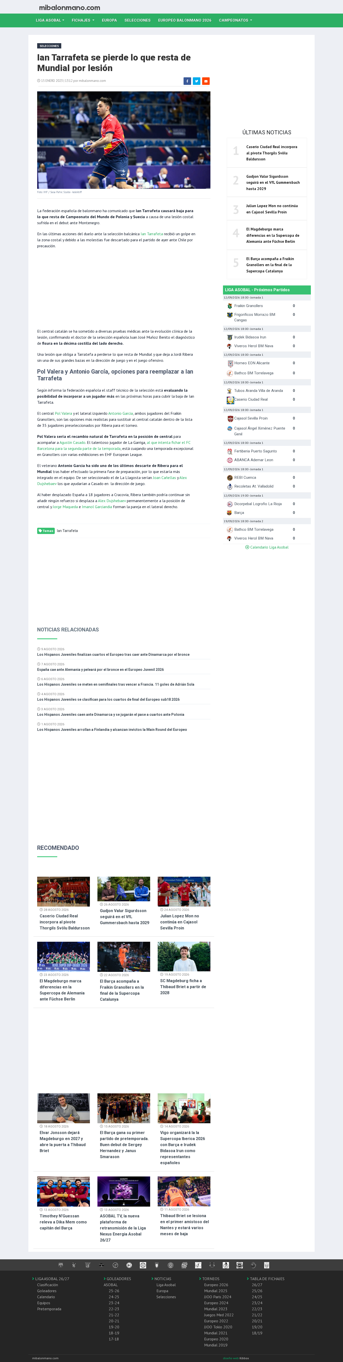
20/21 (257, 1320)
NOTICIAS (162, 1278)
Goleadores (46, 1290)
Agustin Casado (72, 442)
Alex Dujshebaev (112, 500)
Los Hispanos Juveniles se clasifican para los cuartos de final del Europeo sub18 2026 (108, 699)
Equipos (43, 1302)
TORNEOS (210, 1278)
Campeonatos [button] (234, 20)
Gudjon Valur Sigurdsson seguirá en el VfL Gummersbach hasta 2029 (124, 916)
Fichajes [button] (81, 20)
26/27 (257, 1284)
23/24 (257, 1302)
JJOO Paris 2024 (217, 1296)
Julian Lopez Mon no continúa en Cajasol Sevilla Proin (179, 922)
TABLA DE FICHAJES (266, 1278)
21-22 (114, 1314)
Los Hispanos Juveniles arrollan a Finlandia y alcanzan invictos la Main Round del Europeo (112, 730)
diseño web (231, 1358)
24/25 (257, 1296)
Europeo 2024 (216, 1302)
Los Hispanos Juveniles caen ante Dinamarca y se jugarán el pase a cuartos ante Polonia (110, 715)
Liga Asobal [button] (48, 20)
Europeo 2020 (216, 1338)
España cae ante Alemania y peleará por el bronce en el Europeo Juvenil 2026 (100, 670)
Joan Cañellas (164, 477)
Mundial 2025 (215, 1290)
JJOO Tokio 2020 (218, 1326)
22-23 (114, 1308)
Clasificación (47, 1284)
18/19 (257, 1332)
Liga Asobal (166, 1284)
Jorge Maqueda (65, 506)
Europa (111, 20)
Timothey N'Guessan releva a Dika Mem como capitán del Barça (63, 1222)
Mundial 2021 (215, 1332)
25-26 (114, 1290)
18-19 (114, 1332)
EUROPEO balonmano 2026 (186, 20)
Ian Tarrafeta (152, 233)
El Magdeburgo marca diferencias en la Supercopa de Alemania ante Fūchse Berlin (272, 235)
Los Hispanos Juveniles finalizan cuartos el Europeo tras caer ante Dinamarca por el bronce (113, 655)
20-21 (114, 1320)
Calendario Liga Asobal (269, 547)
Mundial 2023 (215, 1308)
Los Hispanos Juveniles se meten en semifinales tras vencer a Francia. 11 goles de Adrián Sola (115, 684)
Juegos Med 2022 (219, 1314)
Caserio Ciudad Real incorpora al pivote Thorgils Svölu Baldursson (65, 922)
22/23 (257, 1308)
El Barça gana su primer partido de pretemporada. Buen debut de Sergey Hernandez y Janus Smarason (124, 1144)
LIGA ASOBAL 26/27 (51, 1278)
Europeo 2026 (216, 1284)
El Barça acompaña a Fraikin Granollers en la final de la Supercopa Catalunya (270, 264)
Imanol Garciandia (97, 506)
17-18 (114, 1338)
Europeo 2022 (216, 1320)
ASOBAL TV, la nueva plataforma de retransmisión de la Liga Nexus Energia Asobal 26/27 (123, 1228)
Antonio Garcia (120, 413)
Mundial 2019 (215, 1344)
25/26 (257, 1290)
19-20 (114, 1326)
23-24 (114, 1302)
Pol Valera (63, 413)
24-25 (114, 1296)
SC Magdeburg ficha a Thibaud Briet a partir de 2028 (183, 986)
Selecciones (139, 20)
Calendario (46, 1296)
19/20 (257, 1326)
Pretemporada (49, 1308)
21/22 (257, 1314)
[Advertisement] (116, 288)
